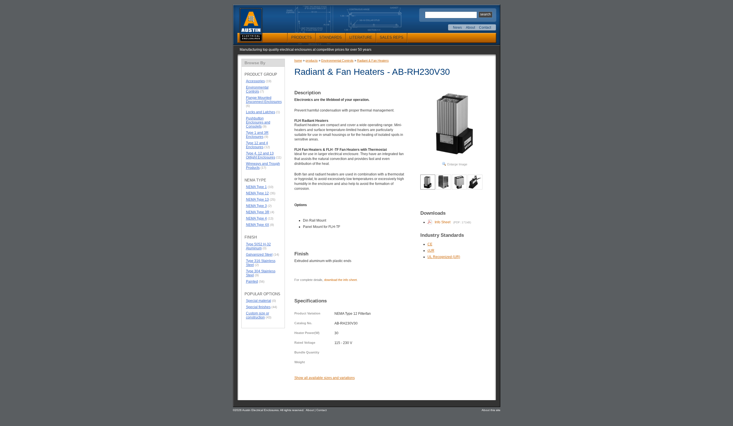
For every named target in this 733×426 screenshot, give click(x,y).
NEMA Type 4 (256, 218)
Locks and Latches (260, 112)
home (298, 60)
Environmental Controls (257, 89)
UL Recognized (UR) (443, 257)
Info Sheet (442, 222)
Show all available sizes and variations (324, 378)
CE (429, 244)
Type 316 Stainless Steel (260, 263)
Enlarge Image (457, 164)
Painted (252, 282)
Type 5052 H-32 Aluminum (258, 246)
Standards (330, 37)
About (470, 28)
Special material (258, 301)
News (457, 28)
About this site (491, 410)
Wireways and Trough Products (263, 166)
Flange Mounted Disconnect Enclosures (264, 100)
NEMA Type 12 (257, 193)
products (312, 60)
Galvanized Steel (259, 255)
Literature (360, 37)
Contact (485, 28)
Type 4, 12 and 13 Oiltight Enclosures (260, 155)
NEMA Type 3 (256, 206)
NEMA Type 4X (257, 225)
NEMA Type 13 (257, 200)
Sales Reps (391, 37)
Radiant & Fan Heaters (373, 60)
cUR (430, 251)
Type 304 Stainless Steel (260, 273)
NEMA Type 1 (256, 187)
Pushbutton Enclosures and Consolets (258, 122)
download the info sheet (340, 280)
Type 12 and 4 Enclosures (257, 145)
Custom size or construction (257, 315)
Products (301, 37)
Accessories (255, 81)
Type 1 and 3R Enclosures (257, 135)
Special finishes (258, 307)
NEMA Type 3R (257, 212)
